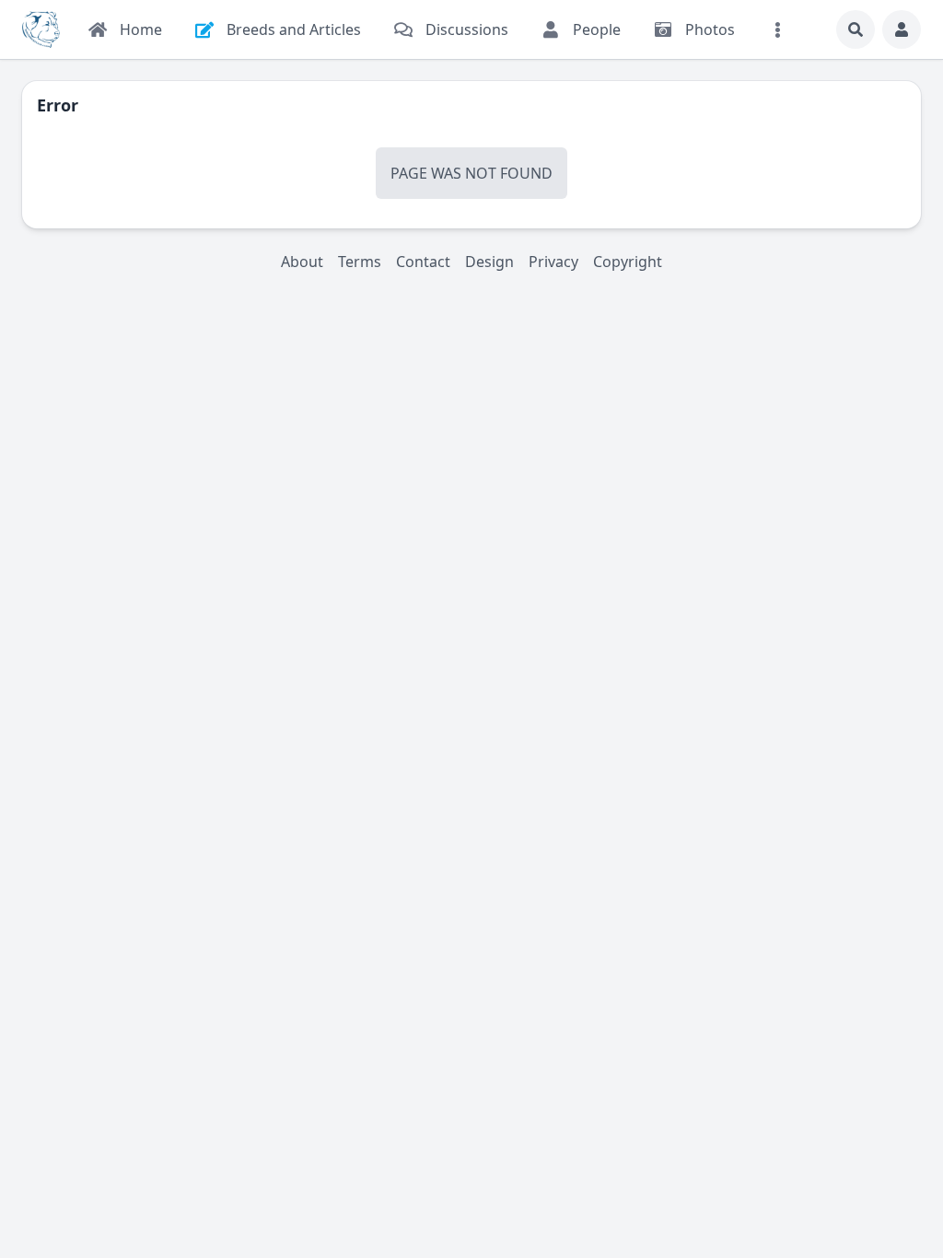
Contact (423, 261)
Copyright (627, 261)
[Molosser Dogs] (41, 29)
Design (489, 261)
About (302, 261)
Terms (359, 261)
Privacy (553, 261)
